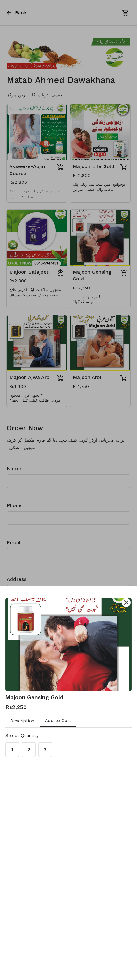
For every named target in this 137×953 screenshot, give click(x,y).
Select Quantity (22, 735)
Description (22, 720)
